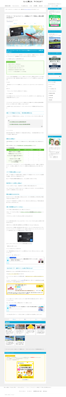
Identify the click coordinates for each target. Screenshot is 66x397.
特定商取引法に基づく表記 (37, 391)
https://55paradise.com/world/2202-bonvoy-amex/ (16, 261)
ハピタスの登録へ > (25, 379)
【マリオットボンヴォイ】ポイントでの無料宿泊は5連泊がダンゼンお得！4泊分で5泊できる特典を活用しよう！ (10, 343)
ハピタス (22, 280)
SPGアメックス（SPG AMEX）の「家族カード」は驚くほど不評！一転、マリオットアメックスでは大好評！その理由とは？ (10, 332)
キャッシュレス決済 (55, 5)
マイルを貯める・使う (24, 5)
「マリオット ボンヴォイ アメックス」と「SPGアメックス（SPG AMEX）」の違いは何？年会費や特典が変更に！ (41, 331)
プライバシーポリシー (27, 9)
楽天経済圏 (35, 5)
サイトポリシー (29, 391)
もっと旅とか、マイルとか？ (33, 1)
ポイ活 (31, 5)
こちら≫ (7, 357)
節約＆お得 (40, 5)
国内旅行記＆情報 (7, 5)
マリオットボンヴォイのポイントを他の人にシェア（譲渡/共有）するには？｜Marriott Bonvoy (30, 331)
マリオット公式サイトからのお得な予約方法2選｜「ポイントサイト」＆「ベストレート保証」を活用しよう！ (20, 331)
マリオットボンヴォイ (15, 5)
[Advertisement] (55, 118)
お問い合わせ (45, 391)
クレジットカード (47, 5)
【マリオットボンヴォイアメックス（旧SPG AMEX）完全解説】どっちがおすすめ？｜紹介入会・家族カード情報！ (20, 343)
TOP (10, 387)
